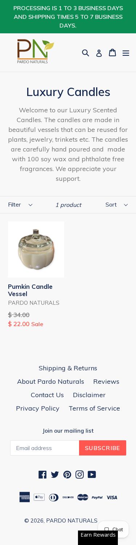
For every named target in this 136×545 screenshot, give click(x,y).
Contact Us (47, 395)
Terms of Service (94, 408)
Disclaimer (89, 395)
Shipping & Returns (68, 368)
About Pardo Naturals (50, 381)
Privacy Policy (37, 408)
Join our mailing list (68, 431)
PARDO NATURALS (72, 520)
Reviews (106, 381)
